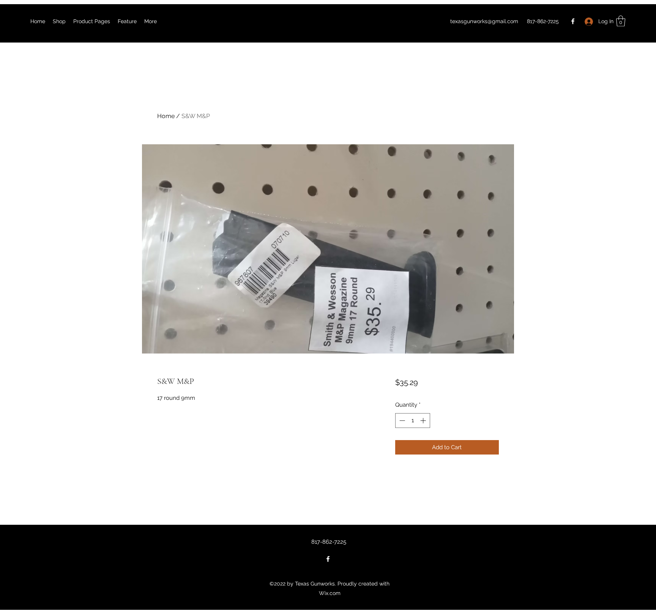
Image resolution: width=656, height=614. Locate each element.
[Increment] (424, 421)
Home (166, 116)
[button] (620, 21)
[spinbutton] (412, 421)
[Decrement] (401, 421)
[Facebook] (573, 21)
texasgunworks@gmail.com (484, 21)
